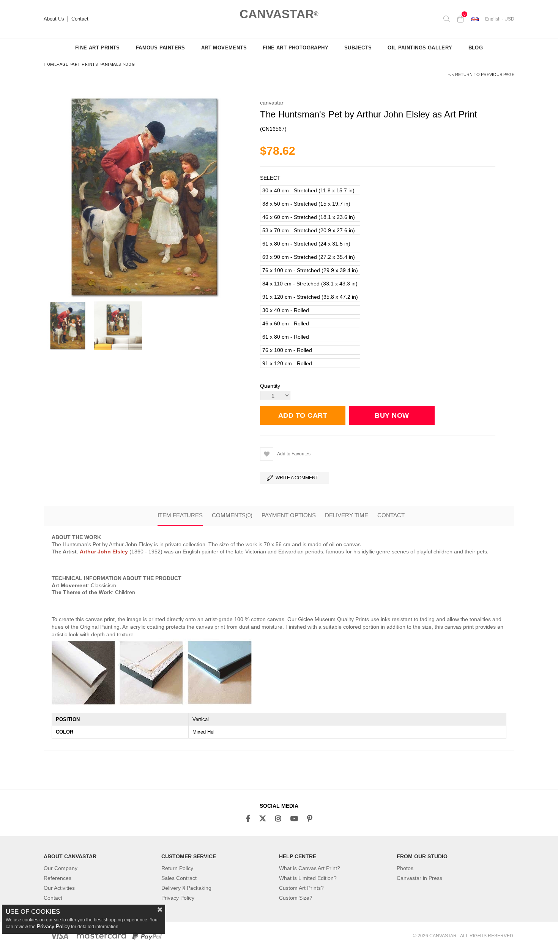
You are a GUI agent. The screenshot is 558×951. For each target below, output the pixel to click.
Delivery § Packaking (186, 888)
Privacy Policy (177, 898)
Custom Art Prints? (301, 888)
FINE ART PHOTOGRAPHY (295, 48)
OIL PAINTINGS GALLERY (420, 48)
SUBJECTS (358, 48)
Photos (405, 868)
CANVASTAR (279, 14)
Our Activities (59, 888)
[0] (460, 19)
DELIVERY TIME (346, 515)
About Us (54, 19)
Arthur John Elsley (104, 551)
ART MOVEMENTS (224, 48)
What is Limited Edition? (308, 878)
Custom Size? (295, 898)
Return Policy (177, 868)
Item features (180, 515)
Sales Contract (179, 878)
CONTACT (391, 515)
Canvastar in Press (419, 878)
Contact (79, 19)
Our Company (60, 868)
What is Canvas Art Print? (309, 868)
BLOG (475, 48)
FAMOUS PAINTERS (160, 48)
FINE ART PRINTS (97, 48)
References (57, 878)
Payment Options (289, 515)
